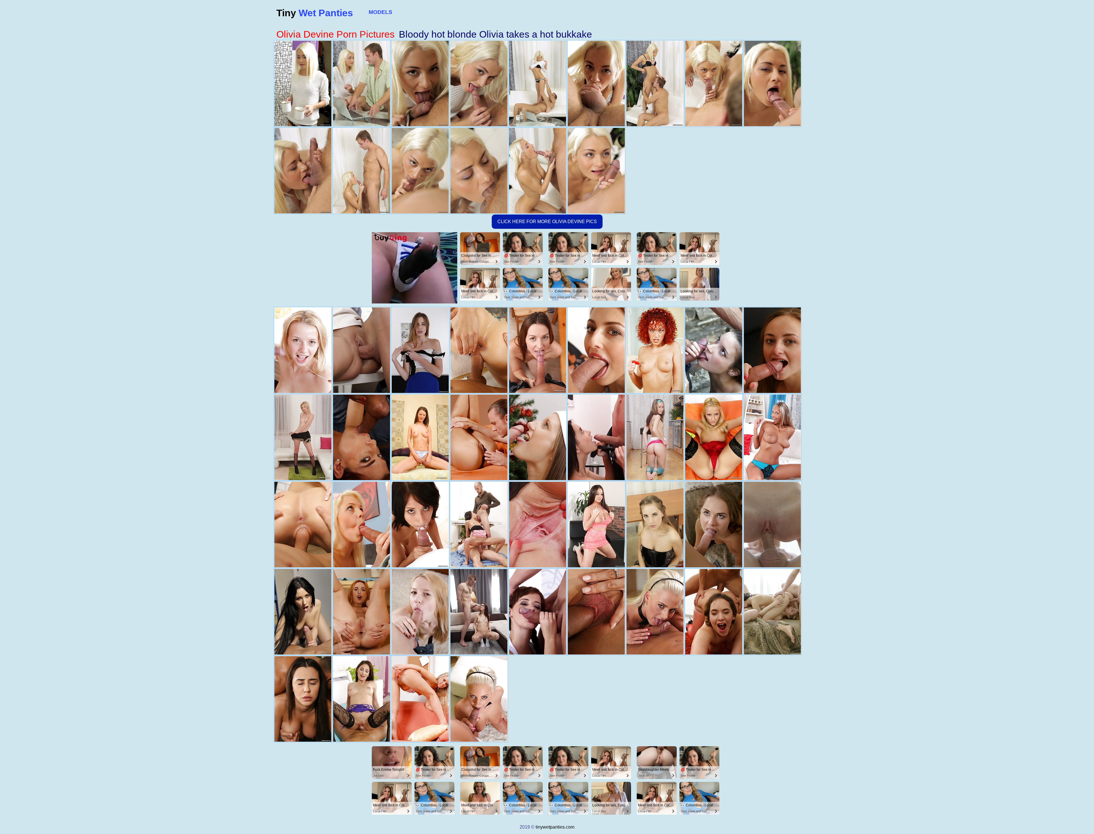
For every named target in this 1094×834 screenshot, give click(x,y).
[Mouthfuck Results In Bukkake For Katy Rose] (596, 350)
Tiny (314, 12)
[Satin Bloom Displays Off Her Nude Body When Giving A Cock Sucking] (479, 437)
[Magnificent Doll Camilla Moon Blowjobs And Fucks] (479, 350)
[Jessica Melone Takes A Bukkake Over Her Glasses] (479, 611)
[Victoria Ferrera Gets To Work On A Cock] (537, 611)
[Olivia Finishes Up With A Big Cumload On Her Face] (420, 611)
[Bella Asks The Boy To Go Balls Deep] (537, 350)
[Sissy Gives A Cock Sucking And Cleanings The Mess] (655, 437)
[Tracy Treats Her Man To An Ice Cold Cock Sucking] (772, 437)
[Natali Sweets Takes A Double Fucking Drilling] (479, 524)
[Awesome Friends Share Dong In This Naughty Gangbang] (772, 611)
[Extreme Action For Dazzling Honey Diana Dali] (713, 524)
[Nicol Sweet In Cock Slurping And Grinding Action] (361, 699)
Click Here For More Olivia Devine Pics (547, 221)
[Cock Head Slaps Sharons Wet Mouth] (361, 524)
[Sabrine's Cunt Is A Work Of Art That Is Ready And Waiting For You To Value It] (420, 699)
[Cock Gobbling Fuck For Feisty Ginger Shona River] (361, 437)
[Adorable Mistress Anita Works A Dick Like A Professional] (713, 350)
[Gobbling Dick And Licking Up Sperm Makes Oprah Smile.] (479, 699)
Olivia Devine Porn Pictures (335, 34)
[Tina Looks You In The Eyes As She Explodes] (655, 524)
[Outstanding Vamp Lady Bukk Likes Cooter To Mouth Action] (772, 350)
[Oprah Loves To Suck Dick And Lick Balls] (655, 611)
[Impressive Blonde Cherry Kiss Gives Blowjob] (713, 437)
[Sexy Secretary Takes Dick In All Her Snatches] (361, 350)
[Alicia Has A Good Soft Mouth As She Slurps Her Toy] (420, 437)
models (380, 12)
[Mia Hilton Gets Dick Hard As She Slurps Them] (303, 437)
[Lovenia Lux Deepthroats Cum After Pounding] (772, 524)
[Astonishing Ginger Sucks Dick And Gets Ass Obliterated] (361, 611)
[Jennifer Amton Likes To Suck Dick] (537, 437)
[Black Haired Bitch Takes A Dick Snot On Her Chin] (420, 524)
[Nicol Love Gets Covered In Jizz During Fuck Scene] (596, 611)
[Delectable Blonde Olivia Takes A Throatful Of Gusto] (303, 350)
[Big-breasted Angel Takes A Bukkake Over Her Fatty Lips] (596, 524)
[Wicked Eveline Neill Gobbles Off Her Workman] (303, 524)
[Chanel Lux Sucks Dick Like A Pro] (303, 699)
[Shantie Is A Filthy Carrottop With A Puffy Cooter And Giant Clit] (655, 350)
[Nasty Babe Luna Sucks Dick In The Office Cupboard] (303, 611)
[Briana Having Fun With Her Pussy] (713, 611)
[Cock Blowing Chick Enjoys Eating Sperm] (420, 350)
